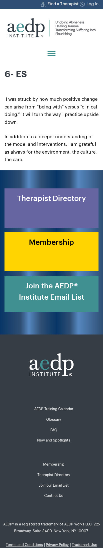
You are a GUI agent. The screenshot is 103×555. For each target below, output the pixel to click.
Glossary (53, 419)
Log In (92, 4)
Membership (53, 464)
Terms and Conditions (24, 545)
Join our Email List (54, 485)
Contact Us (53, 496)
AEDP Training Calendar (53, 409)
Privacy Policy (57, 545)
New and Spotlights (53, 440)
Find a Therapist (63, 4)
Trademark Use (84, 545)
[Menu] (52, 53)
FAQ (53, 430)
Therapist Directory (53, 475)
